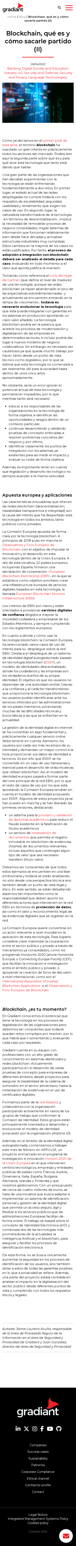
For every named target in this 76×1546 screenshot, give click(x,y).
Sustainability (38, 1458)
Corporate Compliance (38, 1472)
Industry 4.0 (13, 73)
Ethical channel (38, 1478)
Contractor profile (38, 1485)
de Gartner (11, 280)
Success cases (38, 1452)
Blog (22, 16)
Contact (38, 1492)
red (42, 1102)
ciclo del (57, 276)
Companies (38, 1445)
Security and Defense (41, 73)
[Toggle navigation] (69, 8)
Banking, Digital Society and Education (37, 68)
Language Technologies (47, 77)
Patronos (38, 1465)
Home (12, 16)
